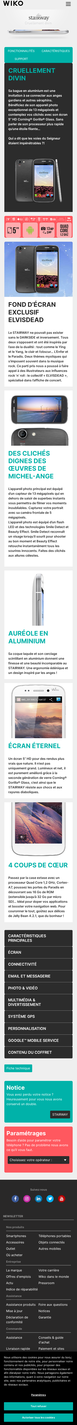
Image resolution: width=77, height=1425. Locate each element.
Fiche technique (18, 1068)
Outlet (10, 1249)
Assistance (14, 1337)
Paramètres (38, 1394)
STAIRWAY (60, 1114)
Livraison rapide (18, 1349)
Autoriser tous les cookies (38, 1417)
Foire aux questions (53, 1305)
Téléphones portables (54, 1236)
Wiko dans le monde (53, 1277)
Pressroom (46, 1283)
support (21, 59)
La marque (14, 1270)
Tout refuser (38, 1406)
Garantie (44, 1317)
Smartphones (16, 1236)
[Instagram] (27, 1198)
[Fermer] (70, 1358)
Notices (44, 1311)
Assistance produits (21, 1305)
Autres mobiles (49, 1249)
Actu (9, 1283)
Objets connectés (51, 1242)
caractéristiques (56, 51)
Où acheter (14, 1255)
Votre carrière (48, 1270)
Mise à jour (14, 1311)
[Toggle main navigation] (68, 4)
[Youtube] (62, 1198)
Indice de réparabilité (22, 1289)
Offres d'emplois (18, 1277)
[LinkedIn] (38, 1198)
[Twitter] (50, 1198)
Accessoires (15, 1242)
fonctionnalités (21, 51)
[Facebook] (15, 1198)
